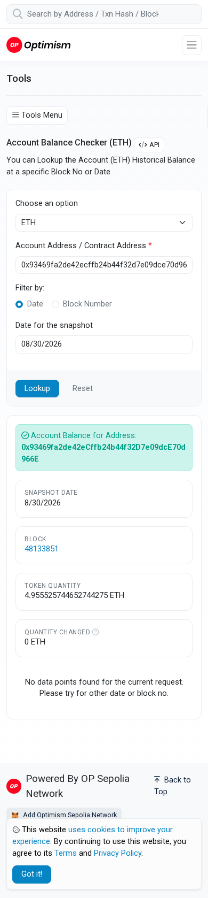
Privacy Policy (117, 853)
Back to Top (172, 786)
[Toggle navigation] (192, 45)
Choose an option (46, 203)
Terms (65, 853)
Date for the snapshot (54, 325)
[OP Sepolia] (38, 44)
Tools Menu (41, 115)
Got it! (31, 874)
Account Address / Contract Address (83, 245)
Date (35, 304)
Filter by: (29, 288)
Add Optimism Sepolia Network (69, 815)
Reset (83, 388)
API (154, 145)
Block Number (87, 304)
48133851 (42, 549)
